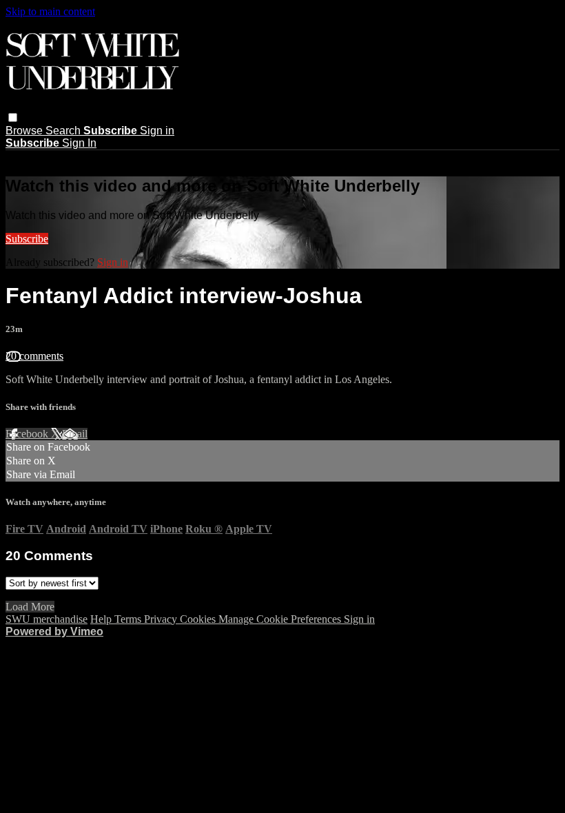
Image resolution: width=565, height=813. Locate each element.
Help (102, 619)
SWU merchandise (47, 619)
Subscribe (27, 239)
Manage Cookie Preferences (281, 619)
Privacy (162, 619)
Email (75, 434)
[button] (12, 117)
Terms (129, 619)
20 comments (34, 356)
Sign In (79, 143)
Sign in (157, 130)
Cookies (199, 619)
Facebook (28, 434)
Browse (25, 130)
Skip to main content (50, 11)
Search (64, 130)
